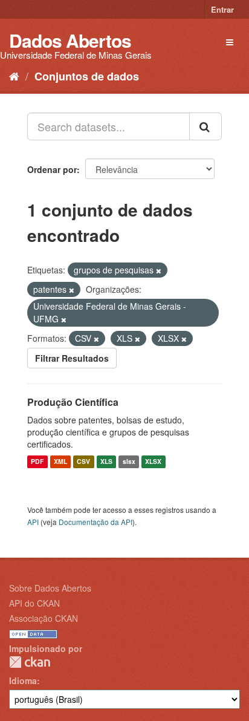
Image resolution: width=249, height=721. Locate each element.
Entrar (222, 9)
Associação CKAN (43, 618)
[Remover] (158, 270)
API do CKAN (34, 603)
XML (60, 461)
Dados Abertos (70, 40)
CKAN (29, 662)
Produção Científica (72, 402)
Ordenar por (52, 169)
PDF (37, 461)
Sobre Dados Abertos (50, 588)
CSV (83, 461)
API (33, 522)
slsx (129, 461)
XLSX (153, 461)
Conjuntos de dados (86, 76)
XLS (106, 461)
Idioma (23, 680)
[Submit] (205, 126)
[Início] (14, 75)
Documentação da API (95, 522)
